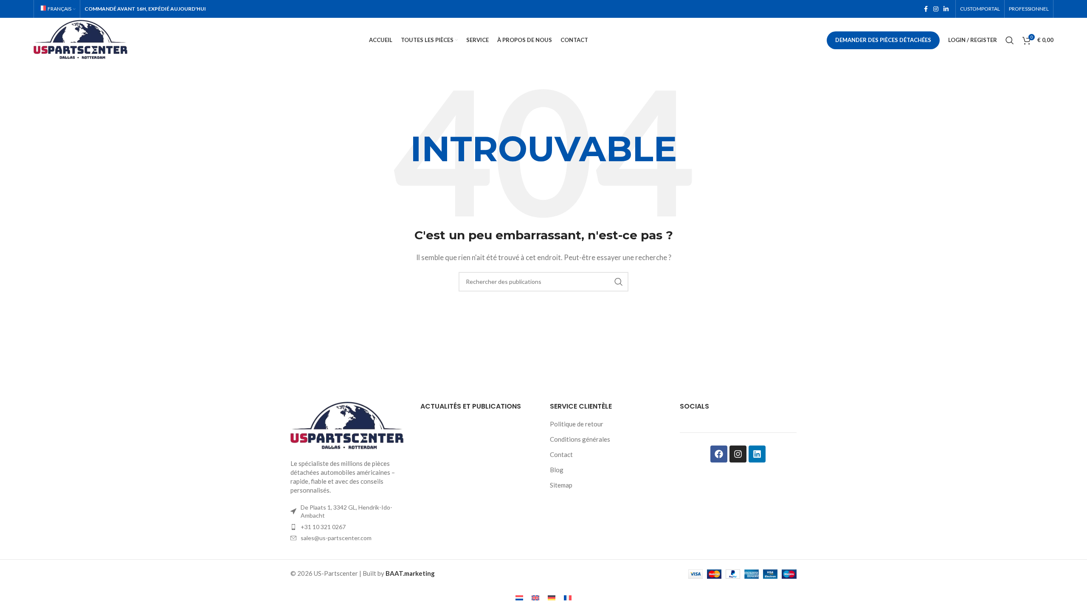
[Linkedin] (757, 454)
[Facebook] (718, 454)
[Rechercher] (1009, 40)
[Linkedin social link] (946, 9)
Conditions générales (580, 439)
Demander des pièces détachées (883, 39)
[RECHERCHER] (618, 281)
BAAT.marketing (410, 573)
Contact (561, 454)
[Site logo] (82, 39)
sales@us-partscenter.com (336, 537)
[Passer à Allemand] (552, 597)
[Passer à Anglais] (535, 597)
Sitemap (561, 485)
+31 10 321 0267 (323, 526)
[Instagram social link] (936, 9)
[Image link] (349, 425)
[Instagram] (737, 454)
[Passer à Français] (568, 597)
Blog (556, 470)
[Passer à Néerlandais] (519, 597)
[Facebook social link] (926, 9)
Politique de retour (576, 424)
